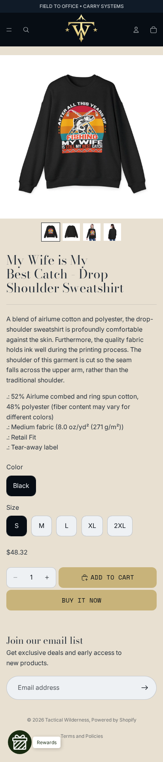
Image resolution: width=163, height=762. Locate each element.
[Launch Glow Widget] (20, 742)
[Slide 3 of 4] (91, 232)
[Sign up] (144, 687)
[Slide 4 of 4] (112, 232)
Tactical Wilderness (67, 720)
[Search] (26, 29)
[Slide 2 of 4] (71, 232)
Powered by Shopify (113, 720)
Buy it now (81, 600)
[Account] (136, 29)
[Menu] (9, 30)
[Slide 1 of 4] (50, 232)
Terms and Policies (82, 736)
